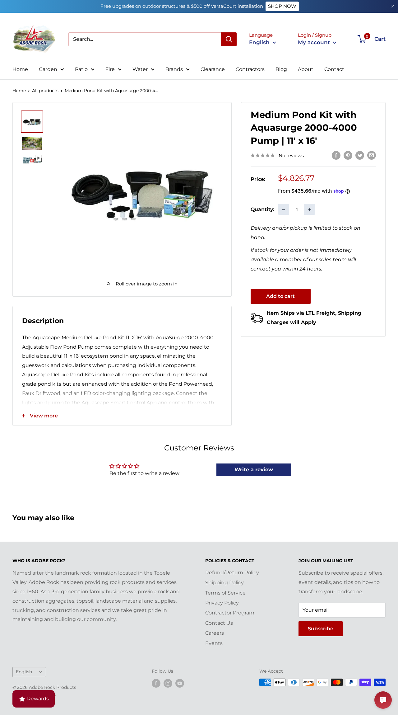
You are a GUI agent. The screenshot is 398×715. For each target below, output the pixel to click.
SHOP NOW (282, 6)
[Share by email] (371, 155)
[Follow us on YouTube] (179, 683)
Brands (174, 69)
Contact (334, 69)
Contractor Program (229, 613)
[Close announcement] (392, 6)
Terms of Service (225, 593)
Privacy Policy (222, 603)
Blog (281, 69)
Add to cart (280, 296)
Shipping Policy (224, 583)
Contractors (250, 69)
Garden (48, 69)
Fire (110, 69)
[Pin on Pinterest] (348, 155)
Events (214, 643)
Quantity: (262, 209)
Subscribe (320, 629)
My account (314, 42)
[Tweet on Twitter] (359, 155)
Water (140, 69)
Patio (81, 69)
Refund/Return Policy (232, 573)
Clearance (213, 69)
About (305, 69)
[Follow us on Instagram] (168, 683)
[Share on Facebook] (336, 155)
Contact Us (219, 623)
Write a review (253, 470)
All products (45, 90)
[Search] (229, 39)
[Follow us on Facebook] (156, 683)
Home (20, 69)
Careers (214, 633)
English (24, 671)
